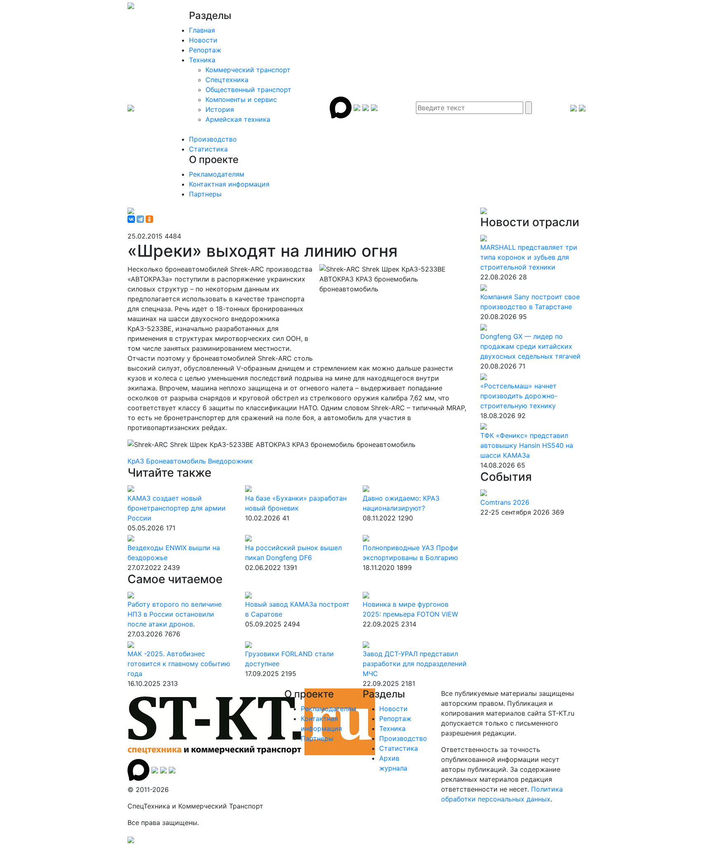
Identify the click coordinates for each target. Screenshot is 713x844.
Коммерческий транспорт (247, 70)
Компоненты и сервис (241, 99)
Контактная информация (229, 184)
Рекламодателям (216, 174)
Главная (202, 30)
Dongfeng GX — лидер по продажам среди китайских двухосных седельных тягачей (530, 346)
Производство (213, 139)
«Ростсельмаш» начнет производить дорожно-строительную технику (518, 396)
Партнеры (205, 194)
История (219, 109)
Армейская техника (237, 119)
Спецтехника (226, 80)
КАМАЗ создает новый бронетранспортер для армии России (176, 508)
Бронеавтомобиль (177, 461)
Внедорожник (230, 461)
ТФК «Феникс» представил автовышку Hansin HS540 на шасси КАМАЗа (526, 445)
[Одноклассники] (149, 219)
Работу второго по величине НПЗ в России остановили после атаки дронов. (174, 614)
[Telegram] (140, 219)
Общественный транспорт (248, 89)
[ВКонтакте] (131, 219)
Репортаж (205, 50)
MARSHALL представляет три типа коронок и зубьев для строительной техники (528, 257)
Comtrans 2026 (504, 502)
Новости (203, 40)
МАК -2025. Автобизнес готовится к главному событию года (178, 664)
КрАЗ (136, 461)
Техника (202, 60)
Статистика (208, 149)
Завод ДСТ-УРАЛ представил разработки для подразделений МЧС (415, 664)
